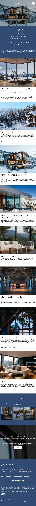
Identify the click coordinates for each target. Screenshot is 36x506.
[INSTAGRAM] (16, 480)
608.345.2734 (12, 471)
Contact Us (18, 447)
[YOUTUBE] (20, 480)
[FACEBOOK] (13, 480)
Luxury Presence (20, 500)
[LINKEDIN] (18, 480)
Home (2, 476)
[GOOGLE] (23, 480)
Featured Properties (18, 476)
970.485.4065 (3, 471)
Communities (26, 476)
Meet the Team (8, 476)
